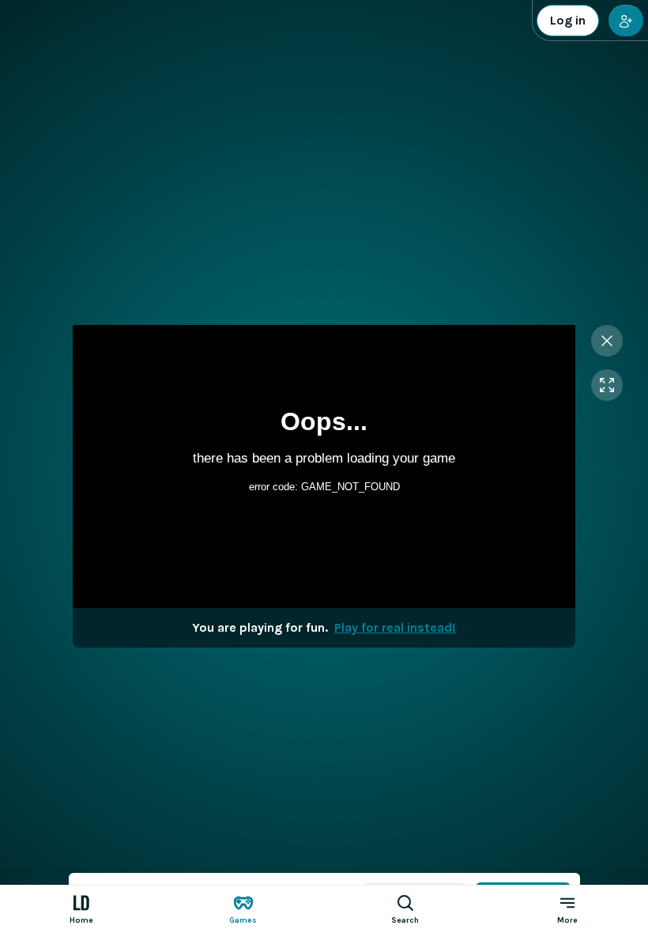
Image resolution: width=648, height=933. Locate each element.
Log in (568, 20)
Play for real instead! (395, 627)
